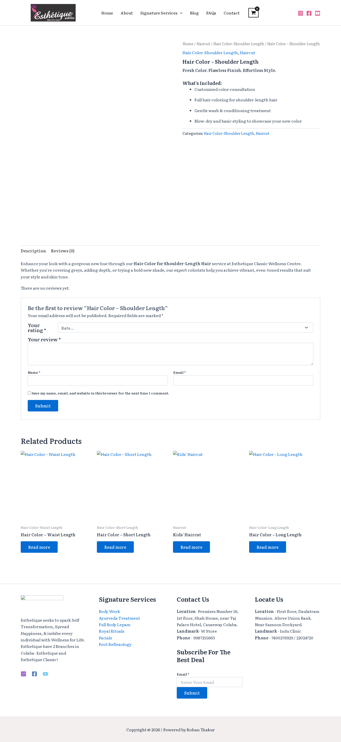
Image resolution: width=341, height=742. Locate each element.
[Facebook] (309, 13)
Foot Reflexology (115, 644)
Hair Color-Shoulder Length (238, 43)
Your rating (37, 328)
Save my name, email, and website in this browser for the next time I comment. (100, 392)
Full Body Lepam (114, 624)
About (127, 13)
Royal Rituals (111, 631)
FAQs (211, 13)
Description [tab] (33, 251)
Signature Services (158, 13)
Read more (39, 547)
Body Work (109, 611)
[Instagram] (300, 13)
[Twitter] (45, 674)
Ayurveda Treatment (119, 618)
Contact (232, 13)
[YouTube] (317, 13)
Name (34, 372)
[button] (179, 12)
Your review (44, 339)
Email (179, 372)
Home (107, 13)
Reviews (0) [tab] (62, 251)
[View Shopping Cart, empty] (253, 12)
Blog (194, 13)
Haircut (203, 43)
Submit (192, 693)
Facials (105, 638)
